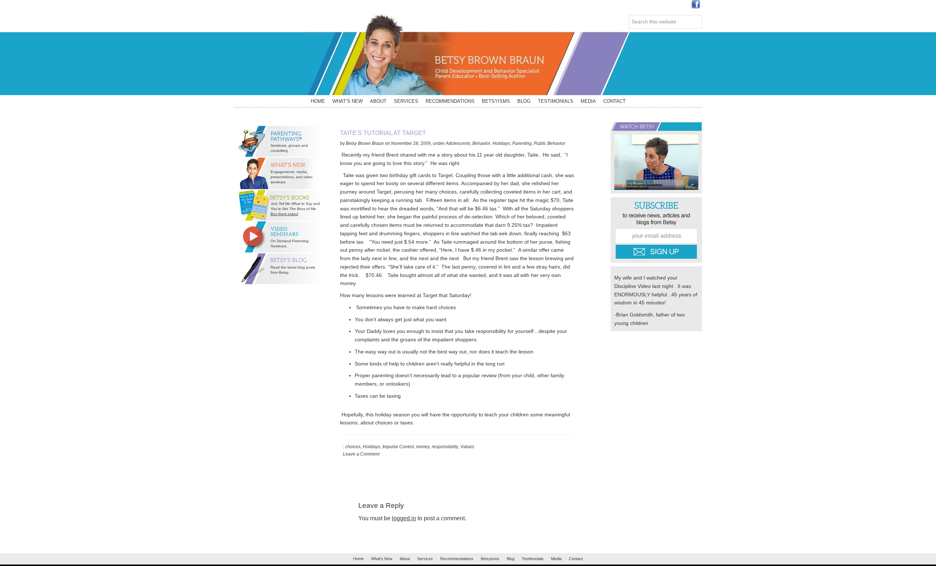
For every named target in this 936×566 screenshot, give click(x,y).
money (423, 446)
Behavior (481, 143)
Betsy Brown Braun (468, 54)
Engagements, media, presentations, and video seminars (292, 177)
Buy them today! (284, 214)
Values (467, 446)
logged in (404, 518)
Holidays (501, 143)
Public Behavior (549, 143)
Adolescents (458, 143)
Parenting (522, 143)
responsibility (445, 446)
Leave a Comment (361, 454)
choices (353, 446)
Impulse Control (398, 446)
